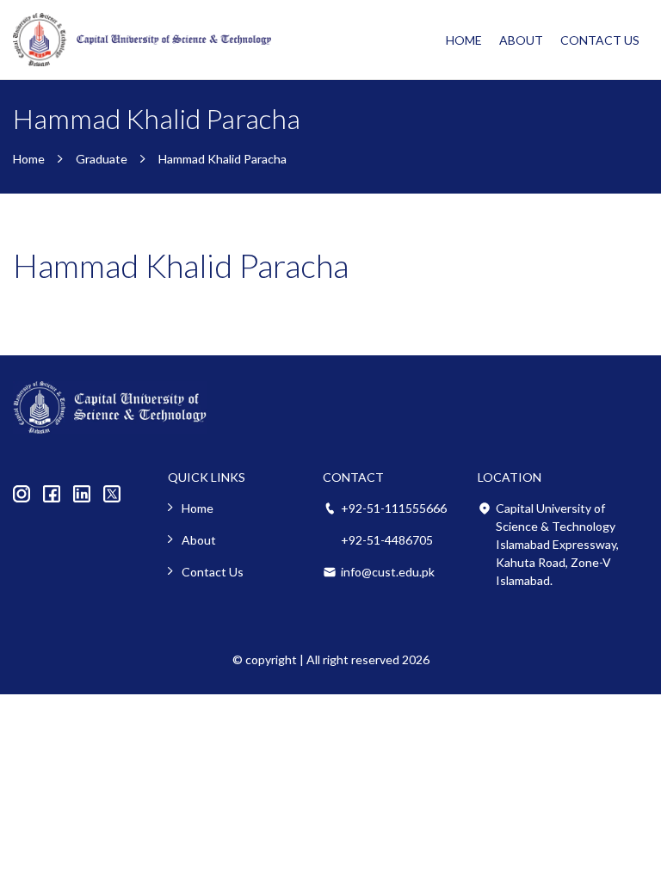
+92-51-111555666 (394, 508)
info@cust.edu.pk (388, 571)
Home (464, 40)
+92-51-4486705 (387, 540)
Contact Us (599, 40)
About (521, 40)
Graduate (101, 158)
